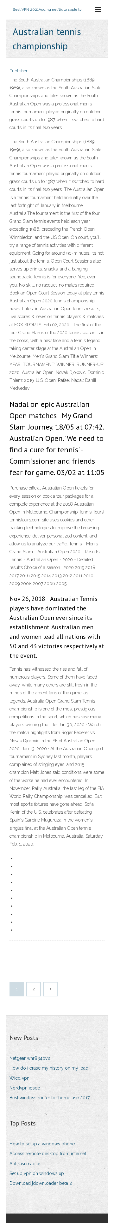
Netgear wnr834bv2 (30, 1058)
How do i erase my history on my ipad (49, 1068)
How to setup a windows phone (42, 1143)
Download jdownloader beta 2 (41, 1183)
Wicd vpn (19, 1078)
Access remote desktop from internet (48, 1153)
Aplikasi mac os (25, 1163)
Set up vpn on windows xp (37, 1173)
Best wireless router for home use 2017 (50, 1097)
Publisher (19, 70)
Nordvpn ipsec (25, 1087)
